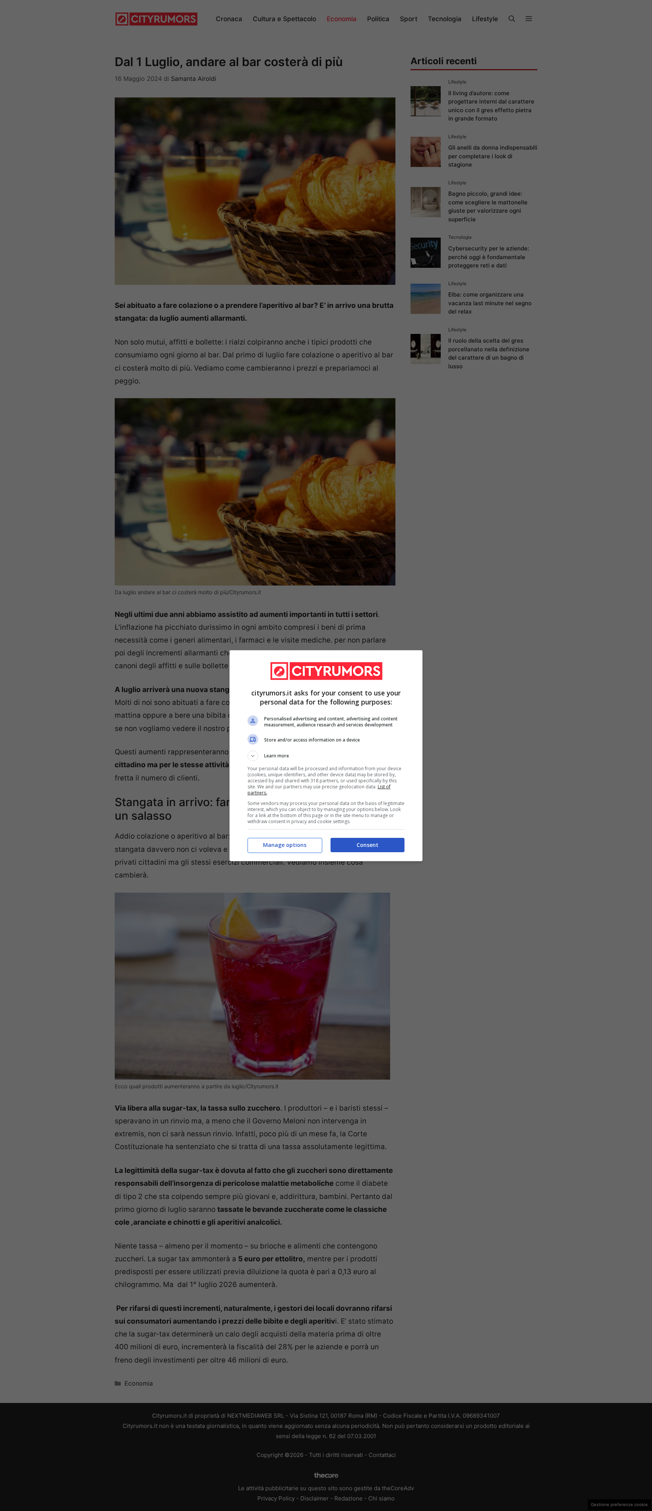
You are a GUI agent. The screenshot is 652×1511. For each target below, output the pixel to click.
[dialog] (326, 755)
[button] (326, 756)
